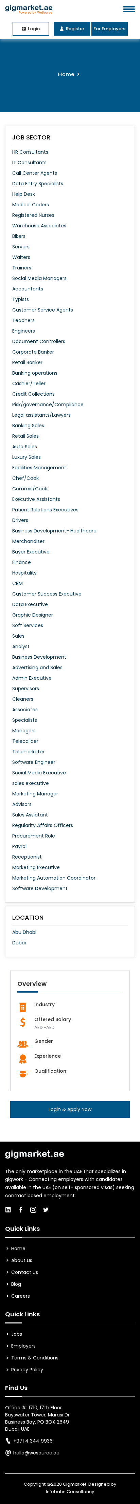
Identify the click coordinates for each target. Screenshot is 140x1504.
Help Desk (23, 194)
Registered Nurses (33, 215)
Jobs (16, 1334)
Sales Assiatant (30, 814)
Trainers (21, 267)
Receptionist (27, 856)
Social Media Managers (39, 278)
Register (74, 28)
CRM (17, 583)
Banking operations (34, 373)
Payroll (20, 846)
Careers (20, 1296)
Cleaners (22, 699)
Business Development (39, 657)
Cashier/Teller (29, 383)
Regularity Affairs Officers (42, 825)
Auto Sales (24, 446)
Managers (24, 730)
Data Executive (30, 604)
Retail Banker (27, 362)
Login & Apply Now (70, 1109)
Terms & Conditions (34, 1357)
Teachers (23, 320)
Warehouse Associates (39, 225)
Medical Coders (30, 204)
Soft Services (27, 625)
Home (66, 74)
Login (33, 28)
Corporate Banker (33, 352)
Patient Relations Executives (45, 509)
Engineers (23, 330)
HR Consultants (30, 152)
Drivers (20, 520)
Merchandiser (28, 541)
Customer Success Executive (47, 593)
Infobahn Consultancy (70, 1491)
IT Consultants (29, 162)
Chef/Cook (25, 478)
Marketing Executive (36, 867)
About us (21, 1260)
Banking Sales (28, 425)
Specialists (24, 720)
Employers (23, 1345)
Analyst (21, 646)
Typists (20, 299)
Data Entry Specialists (37, 183)
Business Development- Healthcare (54, 530)
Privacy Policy (26, 1369)
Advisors (22, 804)
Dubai (19, 942)
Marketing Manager (35, 793)
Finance (21, 562)
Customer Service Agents (42, 309)
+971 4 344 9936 (33, 1440)
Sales (18, 636)
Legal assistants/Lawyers (41, 415)
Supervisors (25, 688)
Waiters (21, 257)
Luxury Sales (26, 457)
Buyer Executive (31, 551)
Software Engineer (33, 762)
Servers (21, 246)
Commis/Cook (29, 488)
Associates (25, 709)
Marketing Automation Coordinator (53, 878)
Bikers (18, 236)
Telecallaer (25, 741)
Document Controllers (38, 341)
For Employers (109, 28)
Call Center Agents (34, 173)
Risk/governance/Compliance (48, 404)
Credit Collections (33, 394)
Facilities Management (39, 467)
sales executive (30, 783)
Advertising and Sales (37, 667)
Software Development (40, 888)
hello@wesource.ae (36, 1452)
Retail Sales (25, 436)
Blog (15, 1284)
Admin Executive (32, 678)
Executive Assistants (36, 499)
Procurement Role (33, 835)
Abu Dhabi (24, 932)
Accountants (27, 288)
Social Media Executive (39, 772)
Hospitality (24, 572)
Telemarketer (28, 751)
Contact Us (24, 1272)
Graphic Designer (32, 615)
